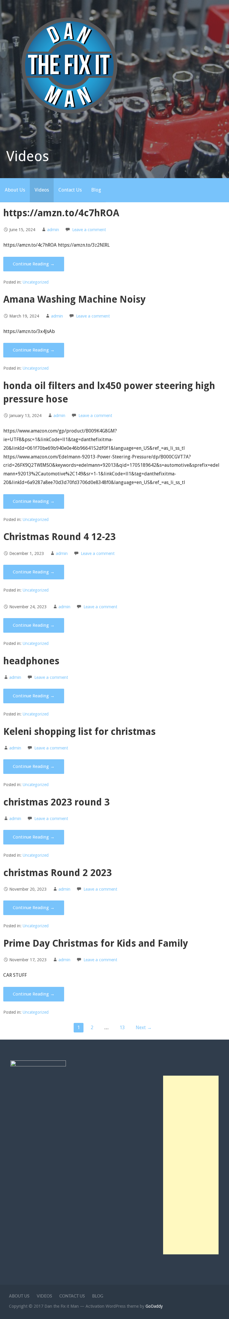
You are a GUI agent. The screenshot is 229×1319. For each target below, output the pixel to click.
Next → (144, 1027)
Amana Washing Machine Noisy (74, 299)
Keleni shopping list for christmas (79, 731)
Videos (42, 190)
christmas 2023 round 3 (56, 802)
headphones (31, 661)
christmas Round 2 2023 (57, 872)
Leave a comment (89, 229)
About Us (15, 190)
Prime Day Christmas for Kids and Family (95, 943)
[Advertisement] (191, 1165)
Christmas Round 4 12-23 (59, 536)
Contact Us (70, 190)
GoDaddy (154, 1306)
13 (122, 1027)
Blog (96, 190)
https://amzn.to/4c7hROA (61, 213)
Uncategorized (36, 282)
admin (53, 229)
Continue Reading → (34, 264)
